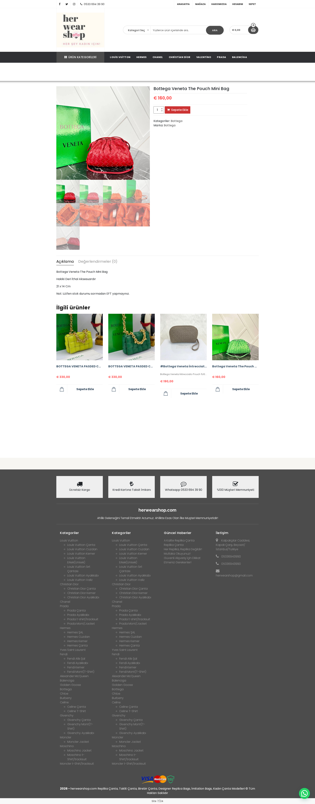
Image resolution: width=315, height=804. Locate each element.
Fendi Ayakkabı (77, 663)
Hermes (141, 57)
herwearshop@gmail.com (234, 575)
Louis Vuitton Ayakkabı (83, 575)
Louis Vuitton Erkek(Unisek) (76, 560)
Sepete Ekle (179, 110)
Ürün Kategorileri (82, 57)
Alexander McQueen (74, 676)
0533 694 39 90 (94, 4)
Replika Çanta (174, 545)
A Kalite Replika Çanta (179, 540)
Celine (64, 702)
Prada (221, 57)
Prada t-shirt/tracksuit (82, 619)
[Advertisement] (157, 426)
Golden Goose (70, 685)
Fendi (63, 654)
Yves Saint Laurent (73, 650)
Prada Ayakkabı (78, 615)
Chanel (158, 57)
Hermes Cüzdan (78, 637)
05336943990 (231, 556)
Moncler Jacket (78, 742)
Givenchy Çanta (79, 720)
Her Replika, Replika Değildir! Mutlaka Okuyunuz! (183, 551)
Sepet (252, 4)
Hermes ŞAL (75, 632)
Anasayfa (183, 4)
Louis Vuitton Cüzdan (82, 549)
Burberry (66, 698)
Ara (215, 30)
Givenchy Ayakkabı (80, 733)
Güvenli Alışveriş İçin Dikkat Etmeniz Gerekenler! (182, 560)
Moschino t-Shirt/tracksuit (77, 757)
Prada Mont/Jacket (81, 624)
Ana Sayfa (95, 72)
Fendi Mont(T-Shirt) (80, 672)
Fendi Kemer (75, 667)
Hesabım (237, 4)
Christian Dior (179, 57)
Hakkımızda (219, 4)
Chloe (64, 694)
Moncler (65, 737)
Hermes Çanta (77, 645)
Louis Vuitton (120, 57)
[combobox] (137, 30)
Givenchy (66, 715)
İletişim (222, 533)
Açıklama (65, 261)
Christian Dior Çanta (81, 589)
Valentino (203, 57)
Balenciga (239, 57)
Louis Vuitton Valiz (80, 580)
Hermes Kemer (77, 641)
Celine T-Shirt (76, 711)
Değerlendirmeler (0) (97, 261)
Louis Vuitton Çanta (81, 545)
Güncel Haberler (178, 533)
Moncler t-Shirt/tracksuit (77, 764)
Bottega (112, 72)
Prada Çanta (76, 610)
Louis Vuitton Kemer (81, 553)
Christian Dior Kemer (81, 593)
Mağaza (200, 4)
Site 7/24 (157, 801)
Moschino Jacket (79, 750)
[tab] (65, 262)
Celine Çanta (76, 707)
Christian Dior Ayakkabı (83, 597)
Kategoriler (69, 533)
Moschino (67, 746)
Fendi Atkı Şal (76, 659)
